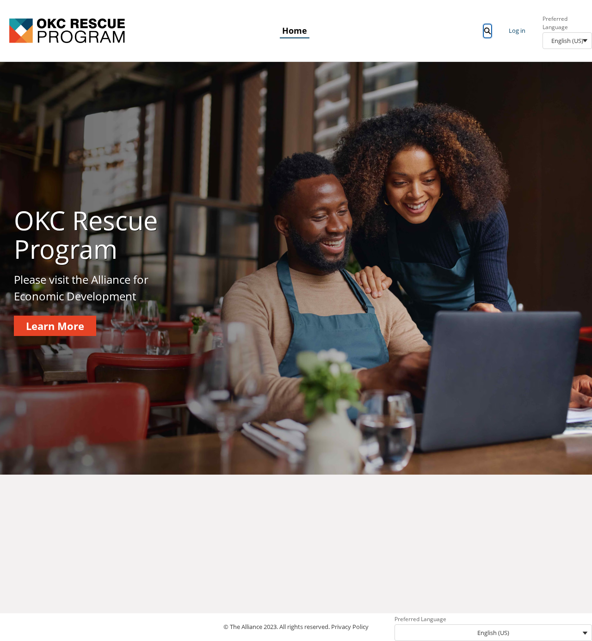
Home (294, 30)
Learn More (55, 326)
